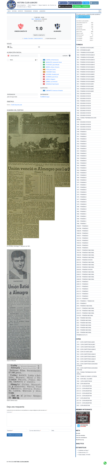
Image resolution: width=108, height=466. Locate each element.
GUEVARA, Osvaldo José (52, 74)
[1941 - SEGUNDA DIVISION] (88, 108)
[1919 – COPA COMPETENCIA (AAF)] (88, 347)
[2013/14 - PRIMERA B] (88, 298)
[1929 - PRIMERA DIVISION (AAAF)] (88, 79)
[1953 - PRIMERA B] (88, 141)
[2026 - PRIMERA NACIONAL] (88, 332)
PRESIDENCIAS (28, 11)
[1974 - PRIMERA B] (88, 192)
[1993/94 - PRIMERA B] (88, 243)
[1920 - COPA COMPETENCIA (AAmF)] (88, 349)
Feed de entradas (80, 435)
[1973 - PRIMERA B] (88, 190)
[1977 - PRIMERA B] (88, 199)
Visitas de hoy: (82, 452)
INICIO (9, 11)
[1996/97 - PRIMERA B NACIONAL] (88, 250)
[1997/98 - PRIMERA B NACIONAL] (88, 253)
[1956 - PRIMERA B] (88, 148)
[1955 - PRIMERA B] (88, 146)
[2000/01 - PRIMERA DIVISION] (88, 260)
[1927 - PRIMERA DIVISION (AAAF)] (88, 74)
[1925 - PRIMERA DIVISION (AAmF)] (88, 69)
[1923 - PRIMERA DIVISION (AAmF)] (88, 64)
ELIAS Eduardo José (16, 105)
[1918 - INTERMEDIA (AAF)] (88, 50)
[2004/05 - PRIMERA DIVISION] (88, 269)
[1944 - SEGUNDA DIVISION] (88, 115)
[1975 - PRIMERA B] (88, 194)
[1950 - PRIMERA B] (88, 134)
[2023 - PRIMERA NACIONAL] (88, 325)
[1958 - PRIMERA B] (88, 153)
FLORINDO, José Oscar (52, 77)
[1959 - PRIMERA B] (88, 156)
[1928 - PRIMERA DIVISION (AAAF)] (88, 77)
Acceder (78, 433)
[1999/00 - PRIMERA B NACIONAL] (88, 257)
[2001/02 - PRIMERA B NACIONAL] (88, 262)
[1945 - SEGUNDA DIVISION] (88, 122)
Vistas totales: (82, 454)
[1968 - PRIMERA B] (88, 178)
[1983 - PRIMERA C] (88, 214)
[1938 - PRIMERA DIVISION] (88, 101)
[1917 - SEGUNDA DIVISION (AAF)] (88, 48)
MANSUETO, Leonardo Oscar (54, 62)
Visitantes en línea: (83, 450)
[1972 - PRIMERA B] (88, 187)
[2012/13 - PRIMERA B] (88, 291)
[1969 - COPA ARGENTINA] (88, 384)
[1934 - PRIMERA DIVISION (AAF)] (88, 91)
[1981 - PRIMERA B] (88, 209)
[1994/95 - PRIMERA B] (88, 245)
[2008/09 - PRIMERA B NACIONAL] (88, 279)
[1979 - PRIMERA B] (88, 204)
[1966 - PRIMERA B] (88, 173)
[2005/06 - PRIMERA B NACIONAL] (88, 272)
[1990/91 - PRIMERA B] (88, 236)
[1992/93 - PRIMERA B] (88, 240)
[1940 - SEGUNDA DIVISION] (88, 106)
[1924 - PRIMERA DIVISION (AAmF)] (88, 67)
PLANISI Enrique (44, 97)
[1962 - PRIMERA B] (88, 163)
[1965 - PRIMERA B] (88, 170)
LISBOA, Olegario (50, 79)
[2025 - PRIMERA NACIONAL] (88, 330)
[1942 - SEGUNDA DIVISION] (88, 110)
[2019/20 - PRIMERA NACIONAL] (88, 315)
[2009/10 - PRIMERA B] (88, 282)
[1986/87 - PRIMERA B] (88, 226)
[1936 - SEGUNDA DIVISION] (88, 96)
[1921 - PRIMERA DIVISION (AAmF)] (88, 60)
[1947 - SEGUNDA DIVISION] (88, 127)
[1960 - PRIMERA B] (88, 158)
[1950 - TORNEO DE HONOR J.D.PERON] (88, 376)
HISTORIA (14, 11)
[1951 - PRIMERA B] (88, 136)
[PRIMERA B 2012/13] (88, 335)
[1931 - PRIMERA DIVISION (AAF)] (88, 84)
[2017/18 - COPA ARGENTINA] (88, 400)
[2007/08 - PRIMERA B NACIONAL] (88, 277)
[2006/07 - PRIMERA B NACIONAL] (88, 274)
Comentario (9, 412)
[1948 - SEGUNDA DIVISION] (88, 129)
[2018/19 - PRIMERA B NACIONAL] (88, 313)
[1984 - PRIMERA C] (88, 219)
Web (53, 430)
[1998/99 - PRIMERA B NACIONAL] (88, 255)
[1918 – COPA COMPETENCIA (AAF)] (88, 344)
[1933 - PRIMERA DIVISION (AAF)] (88, 89)
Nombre (10, 430)
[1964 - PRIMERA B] (88, 168)
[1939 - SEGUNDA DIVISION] (88, 103)
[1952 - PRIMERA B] (88, 139)
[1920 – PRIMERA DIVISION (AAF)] (88, 57)
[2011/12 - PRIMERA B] (88, 289)
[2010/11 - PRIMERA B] (88, 286)
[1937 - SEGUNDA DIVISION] (88, 98)
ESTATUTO (20, 11)
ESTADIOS (35, 11)
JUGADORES (42, 11)
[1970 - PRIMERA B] (88, 182)
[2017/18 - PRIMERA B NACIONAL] (88, 311)
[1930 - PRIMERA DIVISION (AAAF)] (88, 81)
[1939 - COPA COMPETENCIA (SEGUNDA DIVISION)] (88, 369)
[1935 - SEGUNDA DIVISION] (88, 94)
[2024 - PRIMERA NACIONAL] (88, 328)
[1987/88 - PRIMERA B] (88, 228)
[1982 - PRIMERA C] (88, 211)
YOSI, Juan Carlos (51, 69)
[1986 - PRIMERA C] (88, 223)
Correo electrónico (35, 430)
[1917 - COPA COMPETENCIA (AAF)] (88, 342)
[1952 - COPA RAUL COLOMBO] (88, 379)
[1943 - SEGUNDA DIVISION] (88, 113)
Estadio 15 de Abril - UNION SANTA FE (33, 38)
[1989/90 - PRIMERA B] (88, 233)
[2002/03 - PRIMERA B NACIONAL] (88, 265)
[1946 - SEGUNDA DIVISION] (88, 124)
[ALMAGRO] (57, 28)
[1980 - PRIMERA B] (88, 207)
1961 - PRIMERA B (36, 19)
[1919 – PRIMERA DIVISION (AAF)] (88, 52)
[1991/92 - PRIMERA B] (88, 238)
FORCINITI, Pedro (51, 72)
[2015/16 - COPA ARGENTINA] (88, 396)
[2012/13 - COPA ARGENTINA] (88, 388)
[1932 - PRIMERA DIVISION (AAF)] (88, 86)
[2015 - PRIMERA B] (88, 303)
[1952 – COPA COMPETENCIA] (88, 381)
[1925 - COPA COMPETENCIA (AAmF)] (88, 356)
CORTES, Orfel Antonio (52, 60)
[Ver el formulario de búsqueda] (100, 11)
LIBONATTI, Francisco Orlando (54, 90)
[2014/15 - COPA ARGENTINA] (88, 393)
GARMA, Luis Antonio (51, 81)
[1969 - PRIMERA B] (88, 180)
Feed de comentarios (81, 437)
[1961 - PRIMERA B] (88, 161)
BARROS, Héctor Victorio (52, 67)
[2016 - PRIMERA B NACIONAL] (88, 306)
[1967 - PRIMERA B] (88, 175)
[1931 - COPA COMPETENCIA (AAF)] (88, 361)
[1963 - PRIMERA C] (88, 165)
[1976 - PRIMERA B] (88, 197)
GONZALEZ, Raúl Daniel (52, 84)
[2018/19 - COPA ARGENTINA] (88, 403)
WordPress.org (80, 439)
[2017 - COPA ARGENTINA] (88, 398)
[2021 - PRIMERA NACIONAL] (88, 320)
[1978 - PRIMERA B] (88, 202)
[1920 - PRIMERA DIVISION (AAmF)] (88, 55)
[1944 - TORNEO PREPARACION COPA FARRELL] (88, 119)
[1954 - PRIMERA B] (88, 144)
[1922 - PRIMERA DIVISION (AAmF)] (88, 62)
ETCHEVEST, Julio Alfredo (52, 64)
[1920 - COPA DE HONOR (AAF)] (88, 352)
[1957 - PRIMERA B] (88, 151)
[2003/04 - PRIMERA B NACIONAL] (88, 267)
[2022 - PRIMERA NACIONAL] (88, 323)
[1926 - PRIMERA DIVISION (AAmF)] (88, 72)
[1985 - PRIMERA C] (88, 221)
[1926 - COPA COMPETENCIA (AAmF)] (88, 359)
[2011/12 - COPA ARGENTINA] (88, 386)
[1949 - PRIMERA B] (88, 132)
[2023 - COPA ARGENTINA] (88, 405)
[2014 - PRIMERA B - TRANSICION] (88, 301)
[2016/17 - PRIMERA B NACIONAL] (88, 308)
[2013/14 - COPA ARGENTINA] (88, 391)
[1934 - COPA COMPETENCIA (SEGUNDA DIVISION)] (88, 365)
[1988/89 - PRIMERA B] (88, 231)
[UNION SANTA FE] (20, 28)
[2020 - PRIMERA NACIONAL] (88, 318)
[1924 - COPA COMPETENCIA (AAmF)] (88, 354)
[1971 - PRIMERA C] (88, 185)
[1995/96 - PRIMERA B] (88, 248)
